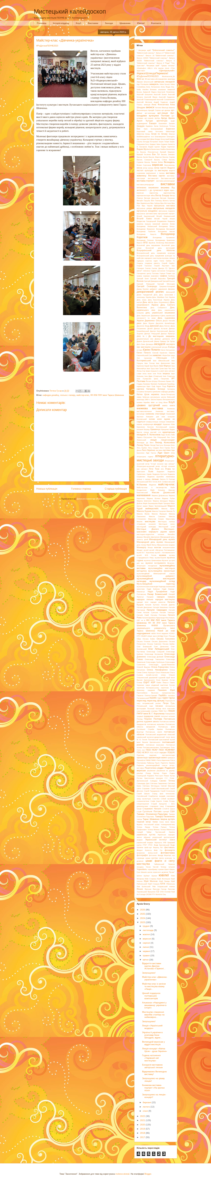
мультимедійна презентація (161, 571)
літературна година (145, 457)
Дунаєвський (148, 341)
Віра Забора (155, 203)
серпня (147, 943)
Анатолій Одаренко (167, 97)
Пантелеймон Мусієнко (147, 693)
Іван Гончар (149, 363)
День (156, 295)
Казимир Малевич (150, 384)
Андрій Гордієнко (161, 102)
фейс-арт (148, 847)
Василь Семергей (144, 160)
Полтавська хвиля (154, 732)
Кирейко (146, 402)
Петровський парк (145, 706)
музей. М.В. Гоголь (146, 555)
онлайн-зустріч (152, 675)
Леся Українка (148, 450)
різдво (160, 768)
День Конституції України (158, 300)
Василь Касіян (142, 157)
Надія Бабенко (153, 589)
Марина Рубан (168, 498)
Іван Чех (167, 368)
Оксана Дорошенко (160, 641)
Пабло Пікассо (162, 682)
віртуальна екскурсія (164, 208)
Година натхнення (158, 271)
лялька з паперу (67, 395)
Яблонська (170, 884)
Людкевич (160, 471)
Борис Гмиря (164, 142)
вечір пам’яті (160, 168)
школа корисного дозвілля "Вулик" (161, 872)
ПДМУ (165, 698)
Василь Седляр (168, 157)
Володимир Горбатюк (146, 231)
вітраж (172, 219)
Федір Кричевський (161, 845)
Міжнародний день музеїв (162, 539)
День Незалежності (161, 302)
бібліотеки (140, 134)
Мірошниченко (162, 545)
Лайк (173, 435)
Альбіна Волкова (149, 89)
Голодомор (170, 271)
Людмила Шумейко (155, 477)
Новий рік (162, 631)
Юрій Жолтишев (163, 879)
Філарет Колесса (144, 850)
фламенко (141, 853)
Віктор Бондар (162, 195)
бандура (140, 126)
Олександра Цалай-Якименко (162, 665)
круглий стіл (155, 432)
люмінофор (170, 477)
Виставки (93, 23)
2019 (143, 1129)
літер (173, 453)
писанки (159, 706)
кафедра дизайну (51, 395)
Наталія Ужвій (143, 615)
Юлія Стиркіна (150, 879)
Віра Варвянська (143, 203)
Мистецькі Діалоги (148, 529)
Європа (172, 353)
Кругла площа (143, 432)
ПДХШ (172, 698)
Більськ (172, 134)
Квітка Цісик (143, 394)
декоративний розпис (150, 291)
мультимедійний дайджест (156, 576)
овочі (155, 636)
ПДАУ (159, 698)
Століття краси (168, 809)
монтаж (157, 547)
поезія (157, 716)
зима (173, 355)
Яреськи (148, 889)
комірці (149, 422)
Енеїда (171, 347)
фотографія (142, 855)
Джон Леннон (148, 323)
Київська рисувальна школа (154, 397)
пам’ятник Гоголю (167, 685)
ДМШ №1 (142, 336)
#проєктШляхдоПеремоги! (152, 73)
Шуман (154, 876)
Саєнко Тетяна (167, 781)
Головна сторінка (81, 488)
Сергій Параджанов (152, 791)
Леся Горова (165, 448)
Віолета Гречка (169, 201)
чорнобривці (152, 869)
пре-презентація (168, 755)
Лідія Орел (163, 453)
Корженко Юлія (169, 424)
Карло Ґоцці (161, 386)
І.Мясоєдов (161, 358)
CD (157, 892)
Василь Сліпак (160, 160)
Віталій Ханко (144, 219)
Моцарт (140, 550)
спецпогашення (143, 804)
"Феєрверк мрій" (153, 66)
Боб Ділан (150, 139)
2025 (143, 914)
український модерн (145, 842)
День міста (148, 302)
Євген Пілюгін (151, 349)
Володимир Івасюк (166, 231)
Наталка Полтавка (158, 615)
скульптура (146, 799)
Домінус (158, 339)
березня (147, 1102)
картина (140, 389)
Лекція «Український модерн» (152, 1026)
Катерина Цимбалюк (153, 392)
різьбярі (140, 773)
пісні (164, 709)
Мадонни (152, 485)
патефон (171, 695)
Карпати (171, 386)
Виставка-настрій (168, 178)
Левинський (141, 440)
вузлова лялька (168, 258)
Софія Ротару (169, 801)
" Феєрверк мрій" (144, 50)
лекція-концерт (168, 440)
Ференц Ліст (158, 847)
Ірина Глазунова (161, 379)
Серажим (146, 788)
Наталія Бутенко (152, 605)
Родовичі (150, 776)
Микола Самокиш (157, 516)
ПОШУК (171, 752)
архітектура (161, 121)
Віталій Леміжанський (165, 216)
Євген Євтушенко (168, 350)
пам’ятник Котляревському (148, 688)
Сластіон (155, 799)
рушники (159, 778)
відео (166, 190)
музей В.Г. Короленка (145, 553)
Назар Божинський (157, 594)
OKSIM (148, 894)
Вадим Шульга (144, 149)
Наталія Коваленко (160, 607)
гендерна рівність (152, 263)
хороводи (140, 858)
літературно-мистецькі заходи (156, 458)
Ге (174, 261)
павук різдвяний (152, 685)
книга (164, 405)
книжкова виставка (150, 408)
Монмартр (141, 547)
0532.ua (140, 79)
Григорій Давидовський (153, 281)
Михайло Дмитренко (151, 537)
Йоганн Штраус (152, 381)
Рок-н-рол (159, 776)
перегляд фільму (155, 700)
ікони (150, 374)
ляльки (155, 479)
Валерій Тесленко (144, 154)
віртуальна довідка (144, 208)
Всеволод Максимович (165, 243)
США (172, 811)
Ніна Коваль (170, 618)
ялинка (172, 886)
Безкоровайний (157, 129)
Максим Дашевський (163, 492)
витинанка (141, 188)
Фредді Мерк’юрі (164, 855)
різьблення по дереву (166, 771)
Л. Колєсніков (153, 434)
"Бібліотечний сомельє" (163, 50)
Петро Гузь (169, 703)
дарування (162, 289)
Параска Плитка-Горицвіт (147, 695)
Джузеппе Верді (143, 326)
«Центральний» (167, 70)
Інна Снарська (169, 376)
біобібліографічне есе (145, 136)
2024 (143, 918)
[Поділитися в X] (82, 391)
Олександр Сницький (156, 652)
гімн (173, 266)
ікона (144, 374)
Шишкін (144, 872)
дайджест (153, 289)
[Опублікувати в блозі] (80, 391)
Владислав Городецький (146, 221)
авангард (171, 79)
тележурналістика (168, 824)
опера (163, 675)
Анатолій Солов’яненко (165, 99)
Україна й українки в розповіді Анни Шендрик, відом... (152, 1035)
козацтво (171, 417)
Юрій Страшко (154, 884)
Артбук (157, 118)
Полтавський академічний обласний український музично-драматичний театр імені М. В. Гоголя (156, 737)
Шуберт (147, 876)
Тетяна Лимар (143, 827)
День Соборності (158, 307)
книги (172, 405)
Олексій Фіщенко (143, 667)
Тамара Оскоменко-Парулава (152, 814)
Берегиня (170, 129)
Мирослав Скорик (156, 519)
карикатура (141, 386)
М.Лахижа (142, 484)
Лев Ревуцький (159, 437)
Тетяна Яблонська (167, 829)
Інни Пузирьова (144, 379)
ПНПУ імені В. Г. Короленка (151, 713)
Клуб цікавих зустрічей (156, 404)
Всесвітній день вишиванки (148, 245)
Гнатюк (148, 268)
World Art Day (161, 894)
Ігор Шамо (146, 371)
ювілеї (164, 875)
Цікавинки (125, 23)
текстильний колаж (152, 824)
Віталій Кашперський (145, 216)
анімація (147, 105)
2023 (143, 922)
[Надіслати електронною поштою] (77, 391)
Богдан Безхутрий (162, 139)
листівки (167, 450)
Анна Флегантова (160, 105)
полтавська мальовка (156, 724)
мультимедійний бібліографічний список (156, 573)
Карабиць (171, 384)
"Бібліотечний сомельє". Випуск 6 (150, 63)
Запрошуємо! (149, 973)
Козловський (142, 419)
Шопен (139, 876)
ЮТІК (162, 884)
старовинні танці (157, 806)
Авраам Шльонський (145, 82)
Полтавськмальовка (151, 747)
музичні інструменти (156, 563)
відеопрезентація (143, 195)
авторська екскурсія (164, 81)
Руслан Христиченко (145, 778)
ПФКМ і (153, 760)
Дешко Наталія (169, 321)
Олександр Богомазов (154, 654)
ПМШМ (171, 711)
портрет (163, 752)
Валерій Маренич (167, 152)
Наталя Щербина (148, 618)
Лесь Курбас (142, 448)
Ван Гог (156, 154)
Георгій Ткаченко (144, 266)
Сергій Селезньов (167, 791)
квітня (146, 959)
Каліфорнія (162, 384)
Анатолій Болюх (160, 94)
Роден (164, 773)
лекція (153, 440)
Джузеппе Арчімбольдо (165, 323)
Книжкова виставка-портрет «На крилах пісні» (153, 1088)
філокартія (170, 850)
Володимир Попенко (145, 240)
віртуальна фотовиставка (147, 213)
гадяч (156, 261)
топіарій (140, 832)
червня (146, 951)
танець (139, 819)
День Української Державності (149, 315)
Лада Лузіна (165, 435)
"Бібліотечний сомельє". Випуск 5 (159, 61)
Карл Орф (151, 386)
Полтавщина (165, 747)
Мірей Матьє (151, 545)
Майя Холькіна (157, 490)
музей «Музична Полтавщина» (162, 550)
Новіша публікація (46, 488)
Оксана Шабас (168, 644)
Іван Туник (159, 368)
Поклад (139, 719)
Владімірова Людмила (166, 221)
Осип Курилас (162, 680)
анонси (150, 107)
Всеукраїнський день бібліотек (156, 250)
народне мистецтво (165, 599)
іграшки (154, 371)
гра (173, 273)
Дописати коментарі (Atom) (89, 499)
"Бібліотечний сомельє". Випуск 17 (150, 53)
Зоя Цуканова (144, 358)
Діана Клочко (164, 326)
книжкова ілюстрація (155, 414)
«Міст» (150, 68)
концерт (158, 424)
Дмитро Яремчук (168, 334)
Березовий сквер (144, 131)
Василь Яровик (150, 162)
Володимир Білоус (167, 226)
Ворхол (139, 243)
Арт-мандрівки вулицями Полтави (156, 114)
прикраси (171, 758)
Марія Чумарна (164, 503)
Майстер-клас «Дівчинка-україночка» (154, 978)
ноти (153, 633)
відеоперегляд (169, 193)
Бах (138, 129)
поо (143, 750)
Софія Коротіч (156, 801)
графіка (163, 276)
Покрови (148, 719)
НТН (138, 636)
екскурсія (159, 344)
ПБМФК (153, 698)
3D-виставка (150, 79)
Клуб (78, 23)
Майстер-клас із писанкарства (152, 487)
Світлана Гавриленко (158, 783)
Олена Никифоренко (157, 670)
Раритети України (168, 763)
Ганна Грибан (165, 261)
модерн (172, 545)
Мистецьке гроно (167, 524)
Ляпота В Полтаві (167, 479)
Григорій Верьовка (158, 278)
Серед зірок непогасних (163, 794)
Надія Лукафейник (157, 592)
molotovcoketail (122, 1174)
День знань (141, 300)
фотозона (152, 855)
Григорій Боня (143, 278)
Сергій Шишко (143, 794)
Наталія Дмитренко (144, 607)
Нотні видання (162, 633)
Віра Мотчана (165, 203)
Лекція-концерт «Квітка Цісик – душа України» (154, 1049)
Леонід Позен (143, 445)
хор (173, 855)
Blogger (147, 1174)
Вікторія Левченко (167, 198)
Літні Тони (154, 469)
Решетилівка (150, 768)
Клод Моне (163, 402)
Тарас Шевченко (151, 819)
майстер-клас (82, 395)
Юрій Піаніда (164, 881)
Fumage (142, 894)
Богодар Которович (150, 142)
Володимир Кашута (146, 234)
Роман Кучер (169, 776)
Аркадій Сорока (154, 110)
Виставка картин (156, 176)
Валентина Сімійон (158, 149)
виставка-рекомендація (165, 181)
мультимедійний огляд (162, 581)
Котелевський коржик (165, 427)
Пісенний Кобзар (154, 709)
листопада (148, 930)
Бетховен (159, 131)
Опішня (172, 675)
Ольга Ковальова (162, 672)
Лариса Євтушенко (144, 437)
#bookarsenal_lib (168, 76)
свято (139, 788)
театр (155, 822)
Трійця (148, 832)
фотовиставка (168, 852)
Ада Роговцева (143, 84)
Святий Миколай (168, 786)
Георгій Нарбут (168, 263)
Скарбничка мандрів (156, 796)
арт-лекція (162, 113)
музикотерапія (160, 558)
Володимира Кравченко (165, 240)
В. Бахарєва (142, 147)
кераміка (155, 394)
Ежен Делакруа (147, 344)
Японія (140, 889)
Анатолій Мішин (150, 97)
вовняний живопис (160, 224)
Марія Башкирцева (150, 503)
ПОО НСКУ (152, 750)
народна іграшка (166, 597)
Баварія (152, 123)
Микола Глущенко (159, 511)
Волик (172, 224)
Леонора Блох (169, 445)
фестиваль (169, 847)
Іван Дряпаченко (163, 363)
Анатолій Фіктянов (144, 102)
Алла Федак (165, 87)
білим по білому (159, 134)
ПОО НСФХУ (143, 752)
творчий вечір (144, 822)
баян (146, 129)
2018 (143, 1133)
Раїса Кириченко (163, 760)
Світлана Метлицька (151, 786)
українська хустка (146, 835)
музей (146, 550)
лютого (146, 1106)
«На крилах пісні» (161, 68)
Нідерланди (160, 618)
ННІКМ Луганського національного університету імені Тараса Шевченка (156, 628)
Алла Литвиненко (153, 87)
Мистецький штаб (167, 527)
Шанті (166, 869)
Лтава (168, 469)
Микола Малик (143, 514)
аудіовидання (142, 123)
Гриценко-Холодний (167, 286)
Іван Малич (154, 366)
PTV (153, 894)
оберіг (150, 636)
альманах (162, 89)
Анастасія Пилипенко (166, 92)
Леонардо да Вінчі (145, 442)
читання (171, 867)
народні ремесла (157, 602)
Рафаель (140, 765)
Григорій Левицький (145, 284)
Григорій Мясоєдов (166, 284)
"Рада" (167, 63)
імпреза (166, 374)
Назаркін (150, 597)
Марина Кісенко (153, 498)
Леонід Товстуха (156, 445)
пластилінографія (143, 711)
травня (146, 955)
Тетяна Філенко (154, 829)
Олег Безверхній (144, 646)
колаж (152, 419)
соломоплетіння (143, 801)
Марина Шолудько (160, 501)
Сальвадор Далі (143, 783)
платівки (154, 711)
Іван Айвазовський (161, 361)
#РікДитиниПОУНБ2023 (47, 46)
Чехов (148, 867)
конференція (148, 424)
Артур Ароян (168, 118)
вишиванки (153, 188)
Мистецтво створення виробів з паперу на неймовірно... (153, 1014)
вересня (147, 938)
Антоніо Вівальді (161, 107)
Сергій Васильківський (160, 788)
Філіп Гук (158, 850)
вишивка (165, 187)
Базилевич (163, 123)
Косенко (150, 427)
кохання (140, 429)
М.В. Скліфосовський (166, 482)
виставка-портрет (145, 180)
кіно (152, 402)
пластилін (171, 709)
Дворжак (171, 289)
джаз (139, 323)
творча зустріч (167, 819)
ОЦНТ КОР (149, 682)
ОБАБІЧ (144, 636)
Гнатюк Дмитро (158, 268)
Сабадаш (153, 781)
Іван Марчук (165, 366)
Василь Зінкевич (168, 154)
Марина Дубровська (160, 495)
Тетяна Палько (160, 827)
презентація (142, 758)
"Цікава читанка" (168, 66)
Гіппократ (140, 268)
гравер (139, 276)
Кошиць (147, 429)
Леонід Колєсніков (165, 442)
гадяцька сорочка (144, 261)
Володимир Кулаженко (164, 237)
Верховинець (169, 165)
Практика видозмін (146, 755)
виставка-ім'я (153, 178)
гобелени (146, 271)
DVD (162, 892)
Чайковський (159, 864)
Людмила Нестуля (159, 474)
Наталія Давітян (168, 605)
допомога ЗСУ (168, 339)
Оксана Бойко (149, 639)
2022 (143, 1116)
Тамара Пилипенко (165, 816)
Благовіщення (160, 136)
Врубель (152, 243)
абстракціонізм (161, 79)
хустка (154, 858)
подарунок (148, 716)
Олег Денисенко (161, 646)
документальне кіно (145, 339)
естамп (139, 350)
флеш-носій (152, 853)
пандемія (151, 690)
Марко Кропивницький (158, 506)
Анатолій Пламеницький (146, 99)
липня (146, 947)
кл (157, 402)
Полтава (158, 719)
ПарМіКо (162, 695)
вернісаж (157, 164)
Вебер (160, 162)
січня (145, 1111)
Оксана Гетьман (143, 641)
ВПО (145, 243)
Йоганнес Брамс (164, 381)
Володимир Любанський (147, 226)
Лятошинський (142, 482)
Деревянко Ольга (153, 321)
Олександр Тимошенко (154, 659)
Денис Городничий (144, 295)
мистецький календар (146, 527)
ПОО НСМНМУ (167, 750)
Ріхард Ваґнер (152, 773)
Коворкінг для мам (155, 417)
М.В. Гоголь (153, 482)
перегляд (141, 700)
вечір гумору (148, 168)
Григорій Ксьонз (168, 281)
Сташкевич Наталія (152, 809)
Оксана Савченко (154, 644)
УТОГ (145, 845)
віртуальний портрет (166, 213)
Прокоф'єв (141, 760)
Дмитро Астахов (161, 328)
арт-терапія (148, 118)
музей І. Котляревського (165, 553)
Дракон (139, 341)
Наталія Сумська (150, 612)
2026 (143, 909)
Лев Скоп (171, 437)
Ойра (139, 639)
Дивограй (154, 326)
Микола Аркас (168, 509)
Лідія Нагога (151, 453)
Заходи (109, 23)
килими (139, 402)
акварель (154, 84)
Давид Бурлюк (143, 289)
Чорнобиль (142, 869)
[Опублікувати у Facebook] (85, 391)
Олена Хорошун (148, 672)
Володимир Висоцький (165, 229)
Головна (41, 23)
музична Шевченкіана (152, 560)
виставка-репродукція (145, 184)
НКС (138, 620)
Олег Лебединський (158, 649)
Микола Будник (144, 511)
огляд (160, 636)
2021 (143, 1120)
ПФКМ (148, 760)
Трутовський (160, 832)
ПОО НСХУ (154, 752)
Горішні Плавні (165, 273)
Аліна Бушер (165, 84)
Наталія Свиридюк (157, 610)
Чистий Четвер (159, 867)
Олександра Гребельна (155, 662)
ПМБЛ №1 (162, 711)
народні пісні (142, 602)
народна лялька (145, 599)
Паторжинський (143, 698)
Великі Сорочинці (144, 165)
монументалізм (169, 547)
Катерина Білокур (155, 389)
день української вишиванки (160, 313)
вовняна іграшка (144, 224)
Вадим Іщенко (154, 147)
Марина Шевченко (144, 501)
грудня (146, 926)
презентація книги (157, 757)
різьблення (151, 771)
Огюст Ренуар (169, 636)
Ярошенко (152, 892)
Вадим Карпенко (168, 147)
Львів (150, 471)
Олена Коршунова (160, 667)
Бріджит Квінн (155, 144)
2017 (143, 1137)
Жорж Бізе (166, 355)
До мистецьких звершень (161, 336)
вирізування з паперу (155, 173)
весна (139, 168)
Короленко (141, 427)
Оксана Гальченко (166, 639)
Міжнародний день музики (150, 542)
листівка (159, 450)
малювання (143, 495)
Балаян (172, 123)
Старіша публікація (116, 488)
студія (139, 811)
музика (162, 555)
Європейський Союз (145, 355)
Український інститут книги (160, 840)
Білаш (147, 134)
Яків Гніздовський (159, 886)
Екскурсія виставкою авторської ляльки (152, 1066)
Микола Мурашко (159, 514)
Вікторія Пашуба (143, 201)
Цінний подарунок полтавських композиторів (151, 996)
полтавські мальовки (155, 745)
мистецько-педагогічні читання (150, 534)
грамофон (155, 276)
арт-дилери (165, 110)
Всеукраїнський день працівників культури (156, 253)
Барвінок (149, 126)
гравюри (146, 276)
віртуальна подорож (167, 211)
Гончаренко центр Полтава (148, 273)
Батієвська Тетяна (167, 126)
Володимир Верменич (146, 229)
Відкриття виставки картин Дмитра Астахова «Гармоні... (153, 966)
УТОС (150, 845)
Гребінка (171, 276)
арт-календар (150, 113)
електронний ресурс (159, 347)
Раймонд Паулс (153, 763)
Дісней (149, 328)
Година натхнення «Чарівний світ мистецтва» (151, 1058)
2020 (143, 1124)
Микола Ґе (171, 511)
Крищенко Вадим (168, 429)
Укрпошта (158, 842)
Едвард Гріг (164, 341)
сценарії (166, 811)
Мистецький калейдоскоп (70, 11)
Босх (147, 144)
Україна (172, 832)
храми (147, 858)
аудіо (173, 121)
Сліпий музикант (168, 799)
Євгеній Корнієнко (159, 353)
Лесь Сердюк (153, 448)
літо (162, 469)
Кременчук (155, 429)
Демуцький (170, 292)
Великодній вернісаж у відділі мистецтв (153, 1043)
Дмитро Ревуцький (152, 334)
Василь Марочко (155, 157)
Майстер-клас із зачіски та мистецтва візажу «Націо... (154, 986)
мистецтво (150, 521)
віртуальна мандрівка (147, 211)
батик (156, 126)
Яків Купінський (143, 886)
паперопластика (168, 693)
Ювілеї (141, 23)
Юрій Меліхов (151, 881)
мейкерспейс (152, 508)
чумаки (161, 869)
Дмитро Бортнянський (159, 331)
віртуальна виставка (164, 206)
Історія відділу (61, 23)
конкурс (155, 422)
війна (153, 195)
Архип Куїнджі (145, 121)
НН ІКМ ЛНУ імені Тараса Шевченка (107, 395)
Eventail (167, 892)
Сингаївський (142, 796)
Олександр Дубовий (155, 657)
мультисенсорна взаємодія (147, 586)
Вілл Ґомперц (156, 201)
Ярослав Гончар (160, 889)
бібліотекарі (170, 131)
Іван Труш (151, 368)
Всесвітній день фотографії (160, 248)
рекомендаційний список (156, 765)
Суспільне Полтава (152, 811)
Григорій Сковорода (147, 286)
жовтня (146, 934)
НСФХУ (172, 633)
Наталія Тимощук (167, 612)
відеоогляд (154, 193)
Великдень (169, 162)
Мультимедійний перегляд (156, 584)
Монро (150, 547)
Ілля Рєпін (157, 374)
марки (145, 506)
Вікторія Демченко (151, 198)
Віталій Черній (160, 219)
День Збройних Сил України (163, 297)
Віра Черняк (147, 206)
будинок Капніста (168, 144)
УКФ (164, 842)
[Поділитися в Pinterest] (88, 391)
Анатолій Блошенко (145, 94)
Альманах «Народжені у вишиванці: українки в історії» (154, 1005)
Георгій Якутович (161, 266)
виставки (168, 184)
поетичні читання (168, 716)
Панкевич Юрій (166, 690)
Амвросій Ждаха (149, 92)
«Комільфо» (141, 68)
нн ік (143, 620)
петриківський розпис (151, 703)
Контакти (156, 23)
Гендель (140, 263)
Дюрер (156, 341)
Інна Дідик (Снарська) (153, 376)
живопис (157, 355)
